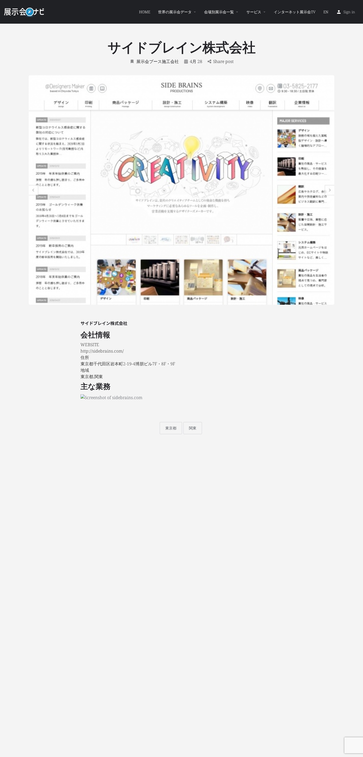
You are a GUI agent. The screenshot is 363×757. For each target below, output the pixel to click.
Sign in (349, 11)
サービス (253, 11)
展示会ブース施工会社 (157, 61)
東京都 (170, 427)
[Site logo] (24, 11)
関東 (192, 427)
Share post (223, 61)
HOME (144, 11)
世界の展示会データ (175, 11)
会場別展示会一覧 (219, 11)
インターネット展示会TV (294, 11)
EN (325, 11)
